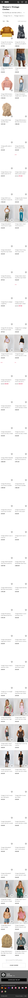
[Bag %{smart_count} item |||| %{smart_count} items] (26, 2)
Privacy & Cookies (19, 996)
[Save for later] (12, 38)
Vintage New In (8, 16)
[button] (2, 988)
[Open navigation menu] (2, 2)
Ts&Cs (25, 996)
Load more (14, 965)
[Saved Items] (22, 2)
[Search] (18, 2)
